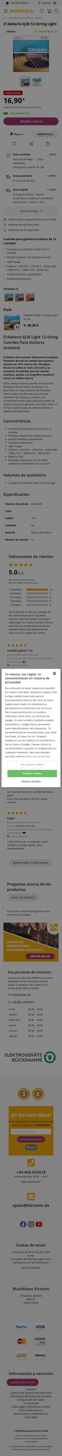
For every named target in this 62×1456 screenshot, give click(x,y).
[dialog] (31, 728)
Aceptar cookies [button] (32, 773)
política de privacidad (37, 756)
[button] (31, 781)
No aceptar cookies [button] (32, 764)
